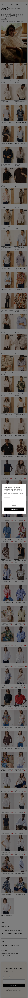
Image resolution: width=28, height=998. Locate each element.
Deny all (14, 505)
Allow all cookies (14, 509)
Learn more (7, 496)
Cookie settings (14, 501)
